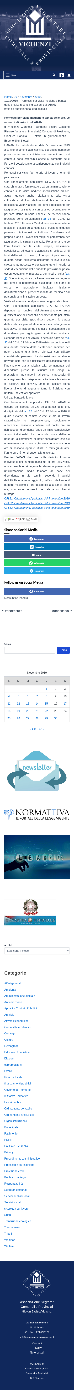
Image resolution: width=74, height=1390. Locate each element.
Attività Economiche (16, 1020)
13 (27, 703)
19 (18, 711)
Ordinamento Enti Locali (19, 1114)
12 (18, 703)
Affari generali (12, 983)
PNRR (8, 1139)
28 (37, 718)
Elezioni (9, 1058)
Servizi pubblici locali (17, 1196)
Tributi (8, 1233)
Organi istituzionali (15, 1121)
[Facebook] (61, 75)
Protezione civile (14, 1171)
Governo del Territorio (17, 1089)
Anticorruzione (13, 1002)
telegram (39, 570)
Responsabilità (13, 1183)
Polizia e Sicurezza (16, 1146)
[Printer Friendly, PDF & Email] (21, 519)
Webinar (9, 1239)
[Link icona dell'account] (69, 75)
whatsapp (39, 562)
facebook (39, 538)
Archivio (9, 1014)
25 (8, 718)
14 (37, 703)
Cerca (7, 644)
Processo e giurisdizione (19, 1164)
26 (18, 718)
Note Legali (37, 1352)
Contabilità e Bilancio (17, 1027)
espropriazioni (13, 1064)
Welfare (9, 1246)
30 (55, 718)
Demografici (11, 1045)
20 (27, 711)
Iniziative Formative (16, 1096)
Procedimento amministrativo (22, 1158)
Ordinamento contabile (18, 1108)
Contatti (37, 1343)
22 (46, 711)
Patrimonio (11, 1133)
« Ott (33, 729)
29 (46, 718)
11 (9, 703)
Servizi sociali (12, 1202)
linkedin (39, 546)
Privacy (8, 1152)
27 (27, 718)
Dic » (41, 729)
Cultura (8, 1039)
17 (65, 703)
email (39, 554)
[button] (54, 75)
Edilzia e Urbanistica (17, 1052)
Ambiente (10, 989)
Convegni (10, 1033)
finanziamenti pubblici (17, 1083)
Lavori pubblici (13, 1102)
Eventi (8, 1071)
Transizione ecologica (17, 1221)
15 (46, 703)
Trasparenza (12, 1227)
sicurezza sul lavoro (16, 1208)
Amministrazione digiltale (19, 995)
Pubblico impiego (15, 1177)
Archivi (8, 945)
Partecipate (11, 1127)
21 (37, 711)
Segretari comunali (15, 1189)
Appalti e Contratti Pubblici (20, 1008)
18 (8, 711)
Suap (7, 1214)
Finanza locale (13, 1077)
